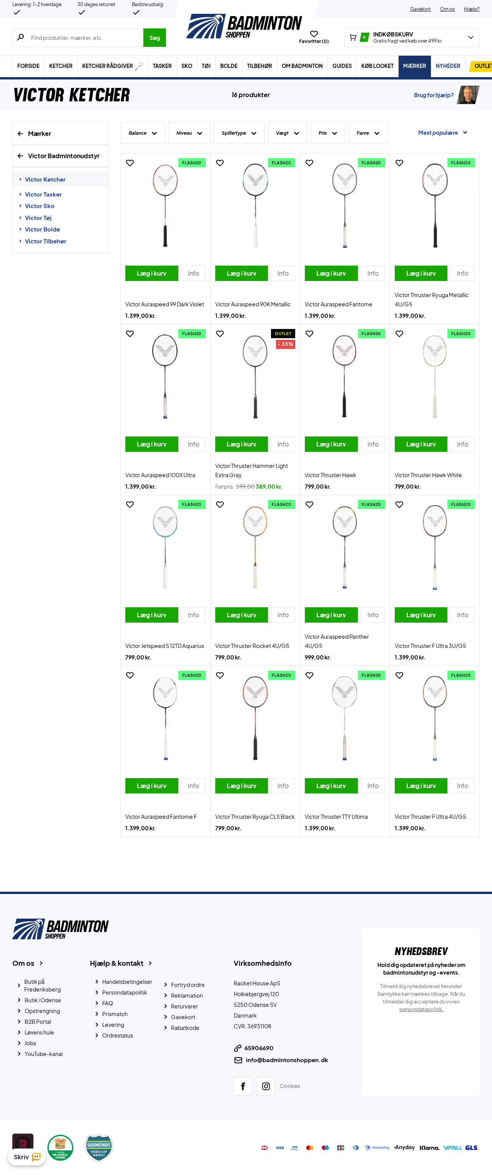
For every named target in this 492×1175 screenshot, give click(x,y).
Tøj (206, 66)
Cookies (290, 1086)
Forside (28, 66)
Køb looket (377, 66)
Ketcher (61, 66)
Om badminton (302, 66)
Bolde (229, 66)
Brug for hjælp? (434, 94)
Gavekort (420, 9)
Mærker (414, 66)
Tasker (162, 66)
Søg (155, 37)
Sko (186, 66)
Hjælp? (472, 9)
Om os (447, 9)
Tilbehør (259, 66)
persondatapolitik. (421, 1009)
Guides (342, 66)
